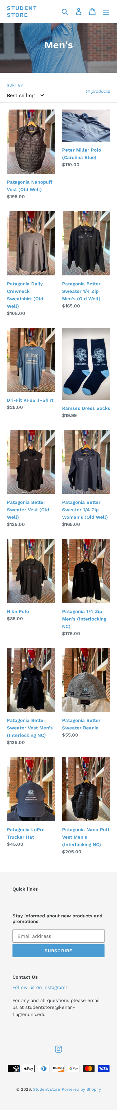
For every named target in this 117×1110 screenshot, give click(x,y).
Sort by (15, 85)
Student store (22, 11)
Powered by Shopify (81, 1089)
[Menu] (106, 11)
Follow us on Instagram (39, 987)
